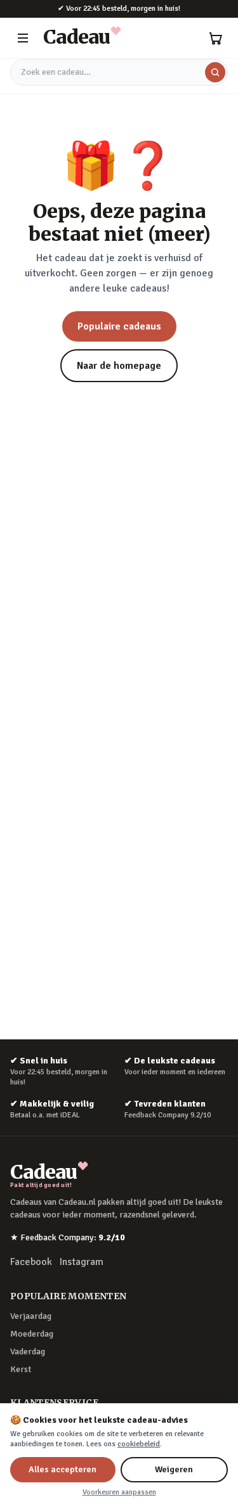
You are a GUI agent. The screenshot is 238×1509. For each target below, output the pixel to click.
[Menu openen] (23, 38)
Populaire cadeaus (119, 326)
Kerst (20, 1369)
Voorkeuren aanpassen (119, 1492)
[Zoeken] (215, 72)
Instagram (81, 1261)
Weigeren (174, 1469)
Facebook (31, 1261)
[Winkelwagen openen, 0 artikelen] (215, 38)
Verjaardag (30, 1316)
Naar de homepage (119, 365)
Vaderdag (27, 1351)
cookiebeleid (138, 1444)
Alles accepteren (62, 1469)
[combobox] (119, 72)
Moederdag (31, 1333)
